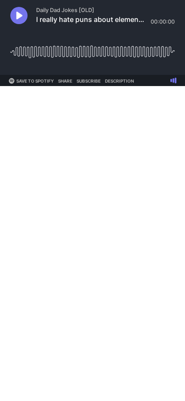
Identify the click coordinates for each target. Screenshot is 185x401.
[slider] (92, 48)
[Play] (19, 15)
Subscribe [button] (89, 80)
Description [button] (119, 80)
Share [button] (65, 80)
